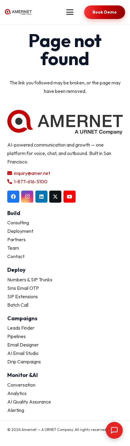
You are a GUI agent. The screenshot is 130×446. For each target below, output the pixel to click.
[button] (69, 12)
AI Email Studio (23, 353)
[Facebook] (13, 197)
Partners (16, 239)
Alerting (15, 410)
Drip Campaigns (24, 362)
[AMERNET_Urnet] (18, 12)
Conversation (21, 385)
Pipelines (16, 336)
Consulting (18, 223)
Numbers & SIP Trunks (29, 280)
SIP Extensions (22, 296)
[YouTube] (69, 197)
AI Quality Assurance (29, 402)
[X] (55, 197)
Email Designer (23, 345)
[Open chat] (114, 430)
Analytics (17, 393)
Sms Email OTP (23, 288)
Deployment (20, 231)
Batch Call (17, 305)
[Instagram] (27, 197)
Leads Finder (20, 328)
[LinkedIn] (41, 197)
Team (13, 248)
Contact (15, 256)
